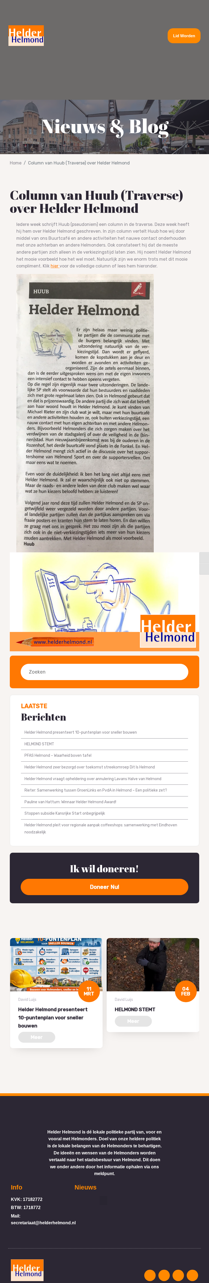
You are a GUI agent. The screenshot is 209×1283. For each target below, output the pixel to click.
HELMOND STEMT (39, 744)
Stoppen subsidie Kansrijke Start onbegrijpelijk (64, 813)
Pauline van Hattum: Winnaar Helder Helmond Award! (70, 802)
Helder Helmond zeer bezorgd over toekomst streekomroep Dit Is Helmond (89, 767)
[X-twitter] (178, 1275)
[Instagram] (150, 1275)
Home (15, 163)
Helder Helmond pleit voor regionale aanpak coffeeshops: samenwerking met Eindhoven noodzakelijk (100, 828)
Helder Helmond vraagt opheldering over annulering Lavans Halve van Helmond (92, 779)
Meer (37, 1037)
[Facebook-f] (164, 1275)
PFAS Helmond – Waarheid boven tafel (57, 755)
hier (55, 266)
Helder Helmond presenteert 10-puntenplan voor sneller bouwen (80, 732)
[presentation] (11, 1068)
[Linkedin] (192, 1275)
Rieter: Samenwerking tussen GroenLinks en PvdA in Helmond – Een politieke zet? (95, 790)
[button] (104, 35)
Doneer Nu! (104, 887)
